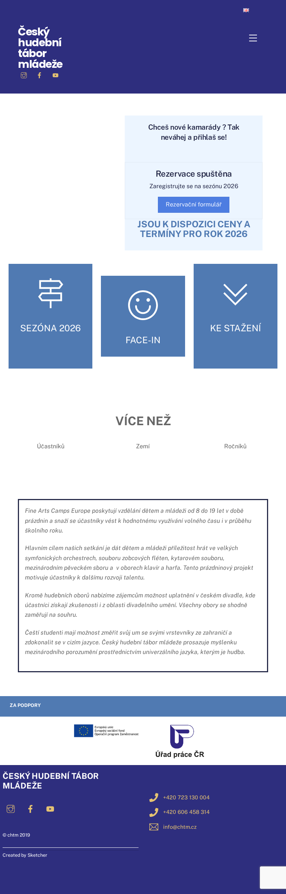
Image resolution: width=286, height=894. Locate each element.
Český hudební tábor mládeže (40, 47)
